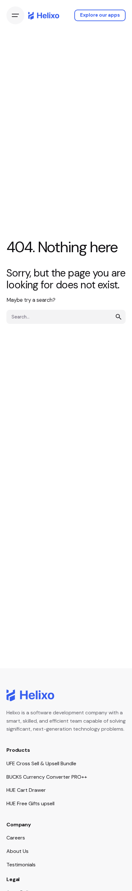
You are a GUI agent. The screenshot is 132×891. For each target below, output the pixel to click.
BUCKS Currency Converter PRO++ (46, 777)
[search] (118, 317)
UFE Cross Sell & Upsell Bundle (41, 763)
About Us (17, 851)
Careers (15, 837)
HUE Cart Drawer (26, 790)
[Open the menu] (15, 15)
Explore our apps (100, 15)
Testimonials (21, 864)
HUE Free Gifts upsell (30, 803)
